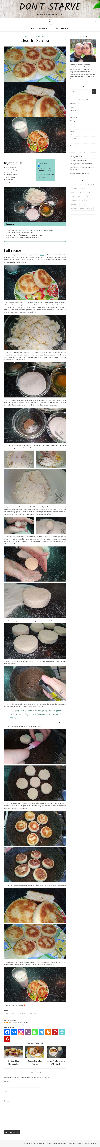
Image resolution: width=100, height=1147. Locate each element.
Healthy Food (39, 36)
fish (88, 192)
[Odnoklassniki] (48, 1032)
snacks (73, 192)
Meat (71, 114)
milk (88, 200)
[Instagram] (21, 1032)
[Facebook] (7, 1032)
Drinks (72, 131)
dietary (74, 188)
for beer (74, 204)
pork (82, 209)
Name (6, 1081)
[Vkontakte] (14, 1032)
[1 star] (4, 1022)
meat (81, 192)
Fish (71, 124)
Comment (8, 1101)
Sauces (72, 128)
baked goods (83, 196)
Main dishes (74, 117)
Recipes (42, 28)
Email (6, 1091)
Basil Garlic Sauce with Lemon (79, 173)
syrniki (42, 255)
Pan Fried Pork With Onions (79, 160)
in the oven (89, 184)
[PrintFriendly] (62, 1032)
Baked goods (74, 121)
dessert (7, 1013)
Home (33, 28)
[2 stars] (6, 1022)
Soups (72, 142)
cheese (89, 209)
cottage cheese (32, 1013)
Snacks (72, 107)
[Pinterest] (55, 1032)
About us (65, 28)
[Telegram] (41, 1032)
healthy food (21, 1013)
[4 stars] (9, 1022)
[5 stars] (11, 1022)
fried (13, 1013)
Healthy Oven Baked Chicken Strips (81, 164)
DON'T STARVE (50, 7)
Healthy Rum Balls (76, 157)
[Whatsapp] (34, 1032)
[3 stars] (8, 1022)
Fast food (73, 138)
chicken (74, 209)
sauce (83, 204)
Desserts (28, 36)
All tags (83, 213)
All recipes (73, 145)
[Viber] (28, 1032)
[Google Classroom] (7, 1039)
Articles (54, 28)
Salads (72, 135)
